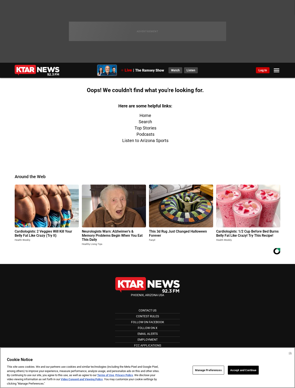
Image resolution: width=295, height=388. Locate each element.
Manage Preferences (208, 370)
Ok (290, 353)
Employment (148, 339)
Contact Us (147, 310)
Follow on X (147, 328)
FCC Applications (147, 345)
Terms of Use (105, 375)
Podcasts (145, 134)
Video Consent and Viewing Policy (82, 379)
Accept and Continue (243, 370)
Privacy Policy (124, 375)
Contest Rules (147, 316)
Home (145, 115)
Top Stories (145, 128)
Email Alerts (148, 333)
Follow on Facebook (147, 322)
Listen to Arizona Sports (145, 140)
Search (145, 121)
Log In (263, 70)
